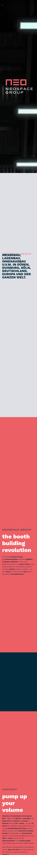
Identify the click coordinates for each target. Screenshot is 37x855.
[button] (2, 5)
